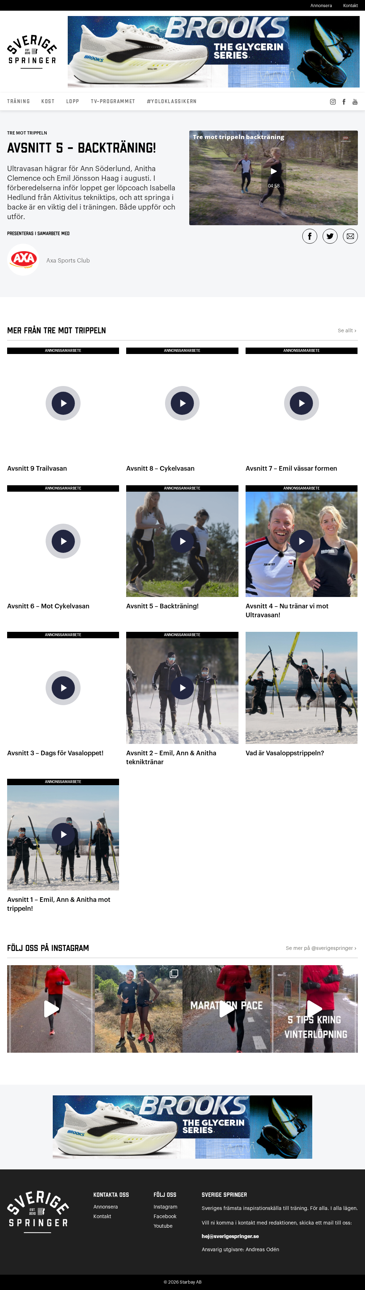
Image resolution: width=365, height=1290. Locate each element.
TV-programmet (113, 102)
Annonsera (321, 6)
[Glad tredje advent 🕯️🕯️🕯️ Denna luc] (51, 1009)
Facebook (165, 1216)
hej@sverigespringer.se (230, 1236)
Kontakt (350, 6)
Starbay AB (190, 1282)
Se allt (348, 331)
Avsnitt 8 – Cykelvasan (160, 468)
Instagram (166, 1207)
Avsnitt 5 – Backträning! (162, 606)
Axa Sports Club (68, 261)
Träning (18, 102)
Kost (48, 102)
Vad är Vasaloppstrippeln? (285, 753)
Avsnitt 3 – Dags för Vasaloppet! (55, 753)
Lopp (72, 102)
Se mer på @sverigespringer (322, 948)
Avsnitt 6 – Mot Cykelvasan (48, 606)
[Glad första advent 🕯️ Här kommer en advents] (314, 1009)
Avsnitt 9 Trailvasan (37, 468)
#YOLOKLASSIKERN (172, 102)
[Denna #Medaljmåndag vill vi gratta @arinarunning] (138, 1009)
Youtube (163, 1226)
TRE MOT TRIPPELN (27, 133)
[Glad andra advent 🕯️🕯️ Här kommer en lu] (226, 1009)
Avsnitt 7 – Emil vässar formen (291, 468)
